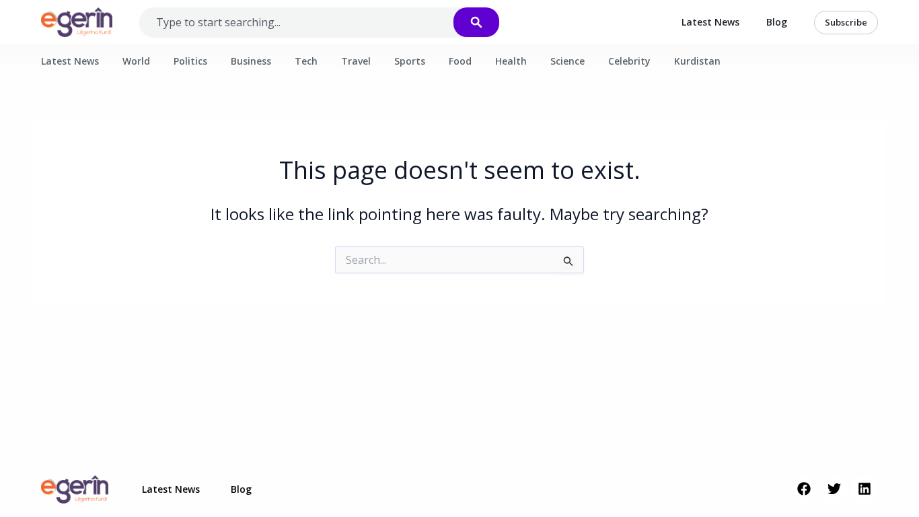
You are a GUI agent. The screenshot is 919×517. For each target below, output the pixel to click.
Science (567, 61)
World (136, 61)
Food (460, 61)
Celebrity (629, 61)
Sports (409, 61)
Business (251, 61)
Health (511, 61)
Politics (190, 61)
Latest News (710, 21)
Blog (776, 21)
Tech (306, 61)
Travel (356, 61)
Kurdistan (697, 61)
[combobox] (309, 22)
